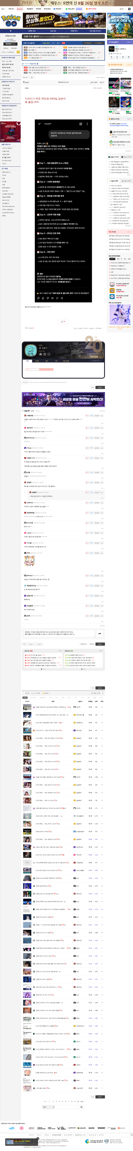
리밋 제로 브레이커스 (8, 206)
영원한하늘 (79, 1072)
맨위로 (92, 644)
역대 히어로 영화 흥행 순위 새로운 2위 (49, 964)
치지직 (4, 175)
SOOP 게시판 (6, 76)
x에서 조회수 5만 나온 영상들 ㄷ (48, 816)
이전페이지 (83, 644)
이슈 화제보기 (99, 43)
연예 (42, 697)
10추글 (38, 693)
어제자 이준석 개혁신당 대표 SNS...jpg (49, 1080)
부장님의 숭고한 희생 (44, 1072)
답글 (102, 423)
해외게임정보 (6, 187)
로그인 (121, 9)
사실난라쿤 (79, 1088)
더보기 (48, 354)
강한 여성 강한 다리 (44, 1041)
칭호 (56, 361)
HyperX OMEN (6, 197)
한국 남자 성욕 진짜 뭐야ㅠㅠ (47, 987)
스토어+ (129, 65)
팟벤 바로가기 (6, 172)
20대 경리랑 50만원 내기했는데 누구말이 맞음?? (52, 948)
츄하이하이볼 (80, 715)
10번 (44, 369)
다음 (81, 1101)
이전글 (39, 644)
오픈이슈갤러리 (100, 77)
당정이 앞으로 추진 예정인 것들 (47, 1065)
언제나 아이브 (42, 831)
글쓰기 (100, 688)
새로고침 (102, 411)
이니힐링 (44, 354)
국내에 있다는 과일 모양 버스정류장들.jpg (50, 1018)
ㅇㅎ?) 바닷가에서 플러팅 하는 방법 (49, 925)
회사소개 (31, 1135)
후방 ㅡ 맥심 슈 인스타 (45, 800)
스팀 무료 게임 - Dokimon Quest (47, 847)
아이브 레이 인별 (43, 917)
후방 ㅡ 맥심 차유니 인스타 (46, 824)
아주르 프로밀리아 (7, 209)
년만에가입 (79, 847)
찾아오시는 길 (92, 1135)
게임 (69, 697)
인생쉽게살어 (80, 831)
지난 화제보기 (88, 43)
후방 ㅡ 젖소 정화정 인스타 (46, 839)
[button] (41, 669)
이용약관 (46, 1135)
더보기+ (61, 651)
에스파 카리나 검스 (43, 956)
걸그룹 (4, 181)
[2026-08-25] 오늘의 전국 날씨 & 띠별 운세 (51, 862)
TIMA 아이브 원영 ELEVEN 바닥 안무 (49, 901)
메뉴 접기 (95, 361)
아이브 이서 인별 (43, 932)
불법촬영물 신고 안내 (80, 1135)
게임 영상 (5, 191)
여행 (3, 184)
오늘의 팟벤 (5, 154)
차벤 (3, 178)
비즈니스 (39, 1135)
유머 (50, 697)
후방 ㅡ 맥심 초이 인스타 (45, 769)
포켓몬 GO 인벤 (10, 36)
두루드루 (79, 855)
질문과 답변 (6, 88)
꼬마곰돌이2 (80, 816)
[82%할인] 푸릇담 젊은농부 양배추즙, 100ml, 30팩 (120, 236)
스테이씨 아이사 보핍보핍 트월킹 (48, 1002)
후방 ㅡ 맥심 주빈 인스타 (45, 754)
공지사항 (101, 1135)
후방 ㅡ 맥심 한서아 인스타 (46, 761)
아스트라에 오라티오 (8, 212)
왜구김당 (79, 730)
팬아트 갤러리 (6, 97)
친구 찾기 (5, 91)
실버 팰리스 (5, 203)
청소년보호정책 (68, 1135)
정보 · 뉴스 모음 (6, 61)
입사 (77, 878)
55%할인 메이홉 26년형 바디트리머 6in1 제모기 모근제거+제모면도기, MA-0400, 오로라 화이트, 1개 (120, 246)
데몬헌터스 (79, 722)
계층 (88, 697)
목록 (94, 88)
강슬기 (27, 82)
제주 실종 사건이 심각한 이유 (47, 870)
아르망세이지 (80, 1026)
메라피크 (79, 894)
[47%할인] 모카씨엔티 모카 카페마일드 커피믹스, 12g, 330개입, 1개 (120, 249)
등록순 (32, 411)
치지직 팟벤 (5, 73)
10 (78, 1101)
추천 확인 (99, 328)
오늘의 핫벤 (5, 151)
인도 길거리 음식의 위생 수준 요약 (48, 855)
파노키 (78, 1041)
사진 (82, 697)
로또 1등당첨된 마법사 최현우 (47, 722)
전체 (25, 697)
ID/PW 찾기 (14, 48)
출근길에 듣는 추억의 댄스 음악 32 (48, 808)
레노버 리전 (5, 200)
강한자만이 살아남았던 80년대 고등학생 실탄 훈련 (53, 707)
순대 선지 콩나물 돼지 (44, 894)
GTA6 (3, 215)
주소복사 (25, 382)
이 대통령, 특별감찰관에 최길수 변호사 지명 (51, 1034)
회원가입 (6, 48)
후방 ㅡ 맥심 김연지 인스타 (46, 785)
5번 (41, 369)
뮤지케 (78, 707)
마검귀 (78, 1065)
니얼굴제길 (79, 862)
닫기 (38, 1138)
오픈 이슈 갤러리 (7, 148)
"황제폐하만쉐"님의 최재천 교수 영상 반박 (50, 715)
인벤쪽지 (40, 354)
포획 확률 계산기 (7, 115)
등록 (99, 633)
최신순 (38, 411)
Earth (77, 909)
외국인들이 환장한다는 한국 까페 (48, 777)
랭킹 (47, 361)
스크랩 (80, 328)
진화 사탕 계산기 (7, 112)
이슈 (33, 697)
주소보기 (25, 77)
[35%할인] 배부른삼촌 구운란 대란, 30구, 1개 (120, 242)
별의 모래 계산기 (7, 109)
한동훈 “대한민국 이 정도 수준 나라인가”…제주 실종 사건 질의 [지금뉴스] (60, 1049)
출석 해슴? (41, 1088)
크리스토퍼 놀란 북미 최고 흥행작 (48, 940)
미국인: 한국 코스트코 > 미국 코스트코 (49, 1057)
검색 (18, 52)
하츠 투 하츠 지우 (43, 995)
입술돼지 (79, 738)
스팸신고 (92, 328)
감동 (94, 697)
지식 (75, 697)
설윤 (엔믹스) (42, 886)
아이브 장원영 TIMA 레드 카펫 (47, 878)
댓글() (99, 88)
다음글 (30, 644)
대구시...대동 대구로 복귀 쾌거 (47, 730)
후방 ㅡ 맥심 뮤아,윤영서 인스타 (47, 738)
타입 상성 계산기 (7, 118)
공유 (75, 328)
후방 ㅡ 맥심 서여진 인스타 (46, 746)
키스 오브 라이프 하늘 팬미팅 (47, 971)
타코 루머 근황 (42, 979)
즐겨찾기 (46, 693)
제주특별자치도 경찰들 (45, 1026)
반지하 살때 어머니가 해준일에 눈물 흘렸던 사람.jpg (53, 909)
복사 (32, 77)
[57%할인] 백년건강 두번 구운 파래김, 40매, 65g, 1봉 (120, 239)
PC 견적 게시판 (6, 160)
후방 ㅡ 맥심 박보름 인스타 (46, 792)
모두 (48, 369)
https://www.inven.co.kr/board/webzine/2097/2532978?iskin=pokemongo (48, 382)
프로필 (37, 361)
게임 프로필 (66, 361)
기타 (101, 697)
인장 (27, 361)
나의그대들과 (80, 870)
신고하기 (85, 328)
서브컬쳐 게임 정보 (7, 194)
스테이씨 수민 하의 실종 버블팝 (47, 1010)
